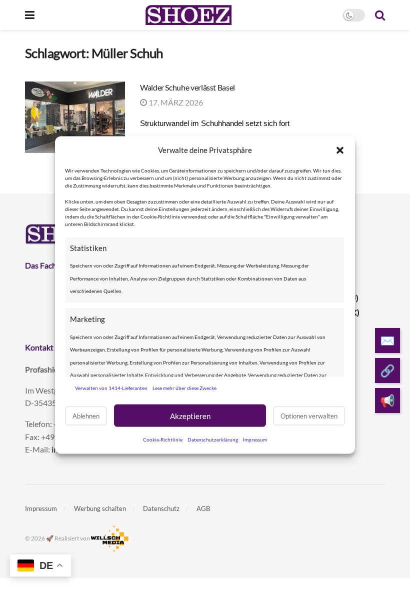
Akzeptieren (190, 415)
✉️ (387, 340)
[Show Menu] (29, 15)
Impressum (255, 439)
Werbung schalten (100, 508)
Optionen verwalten (309, 416)
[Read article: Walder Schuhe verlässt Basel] (75, 117)
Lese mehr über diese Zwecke (184, 387)
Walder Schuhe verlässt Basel (187, 87)
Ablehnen (86, 416)
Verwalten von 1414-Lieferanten (111, 387)
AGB (203, 508)
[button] (340, 150)
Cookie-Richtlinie (162, 439)
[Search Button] (380, 15)
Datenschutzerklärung (213, 439)
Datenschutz (161, 508)
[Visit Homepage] (188, 15)
